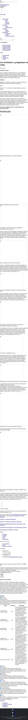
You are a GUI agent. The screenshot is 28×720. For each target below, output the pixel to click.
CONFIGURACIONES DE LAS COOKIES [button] (10, 571)
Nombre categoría (6, 45)
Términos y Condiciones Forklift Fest (8, 519)
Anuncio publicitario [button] (4, 687)
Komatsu (7, 22)
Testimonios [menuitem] (5, 706)
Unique (4, 59)
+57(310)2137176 (7, 555)
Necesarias (4, 598)
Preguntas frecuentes (4, 4)
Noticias (7, 31)
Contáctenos (5, 32)
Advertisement (6, 55)
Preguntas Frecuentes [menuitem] (7, 704)
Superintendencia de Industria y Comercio (9, 529)
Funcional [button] (2, 665)
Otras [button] (1, 694)
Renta (6, 26)
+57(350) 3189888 (7, 553)
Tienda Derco (3, 5)
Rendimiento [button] (3, 673)
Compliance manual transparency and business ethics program (13, 527)
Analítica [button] (2, 679)
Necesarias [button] (2, 596)
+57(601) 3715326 (7, 552)
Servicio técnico (8, 27)
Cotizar (7, 34)
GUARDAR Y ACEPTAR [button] (6, 699)
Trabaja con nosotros (9, 36)
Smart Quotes (6, 57)
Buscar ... (2, 2)
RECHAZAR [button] (8, 572)
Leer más (2, 595)
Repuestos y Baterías (7, 546)
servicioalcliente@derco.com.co (15, 556)
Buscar (2, 7)
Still (6, 21)
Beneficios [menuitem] (5, 705)
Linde (6, 20)
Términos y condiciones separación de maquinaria (10, 521)
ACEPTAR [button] (2, 572)
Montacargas (5, 18)
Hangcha (7, 23)
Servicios (5, 25)
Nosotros (5, 28)
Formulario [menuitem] (5, 703)
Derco (6, 29)
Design (4, 56)
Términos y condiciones (14, 515)
